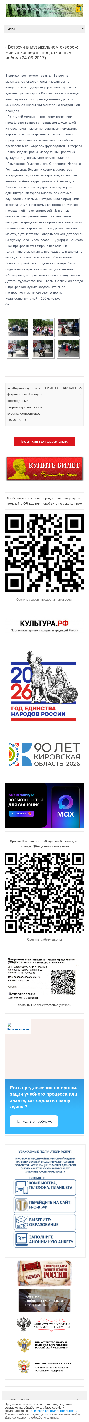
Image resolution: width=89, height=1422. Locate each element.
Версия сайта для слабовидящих (44, 441)
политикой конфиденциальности (53, 1410)
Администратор (25, 65)
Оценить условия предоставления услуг (44, 599)
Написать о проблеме (34, 1121)
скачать (65, 1005)
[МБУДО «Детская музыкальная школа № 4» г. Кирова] (44, 16)
